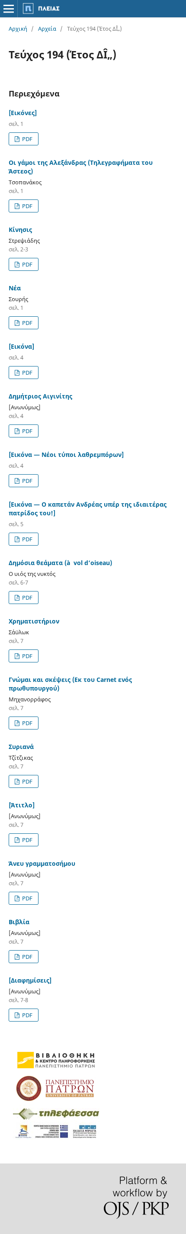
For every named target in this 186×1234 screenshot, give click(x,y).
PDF (26, 139)
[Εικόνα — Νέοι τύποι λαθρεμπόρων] (66, 454)
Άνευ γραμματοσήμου (42, 863)
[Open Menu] (8, 8)
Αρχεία (47, 28)
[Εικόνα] (21, 346)
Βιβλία (19, 922)
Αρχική (18, 28)
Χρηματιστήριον (34, 621)
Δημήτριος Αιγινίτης (40, 396)
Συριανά (21, 746)
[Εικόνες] (23, 113)
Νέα (15, 288)
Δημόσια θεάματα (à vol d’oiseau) (60, 563)
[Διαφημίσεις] (30, 980)
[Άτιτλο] (22, 805)
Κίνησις (20, 229)
